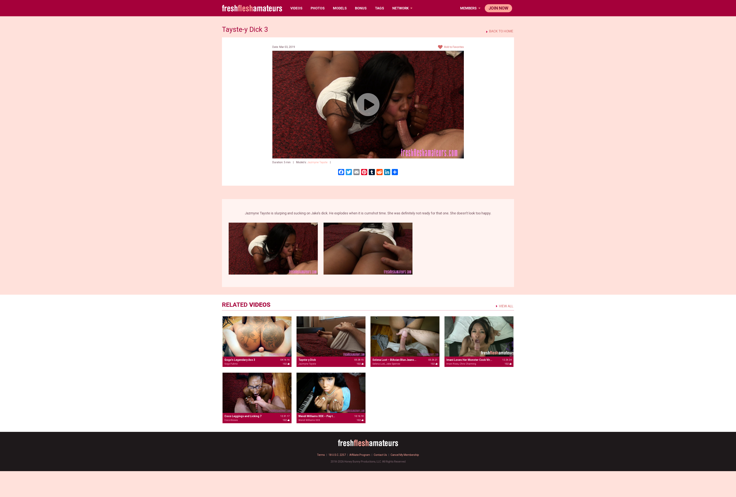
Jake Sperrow (393, 363)
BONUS (361, 8)
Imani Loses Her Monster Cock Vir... (469, 359)
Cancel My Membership (405, 454)
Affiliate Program (359, 454)
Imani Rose (452, 363)
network (400, 8)
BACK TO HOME (501, 31)
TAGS (379, 8)
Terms (321, 454)
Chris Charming (468, 363)
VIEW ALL (506, 306)
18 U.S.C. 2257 (337, 454)
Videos (296, 8)
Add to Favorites (454, 46)
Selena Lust (378, 363)
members (468, 8)
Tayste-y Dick (307, 359)
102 (335, 162)
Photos (318, 8)
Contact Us (380, 454)
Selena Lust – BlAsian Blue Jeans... (394, 359)
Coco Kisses (231, 420)
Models (340, 8)
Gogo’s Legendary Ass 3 (239, 359)
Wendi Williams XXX (309, 420)
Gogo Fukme (231, 363)
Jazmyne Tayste (317, 162)
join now (498, 8)
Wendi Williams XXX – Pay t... (316, 416)
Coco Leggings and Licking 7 (242, 416)
